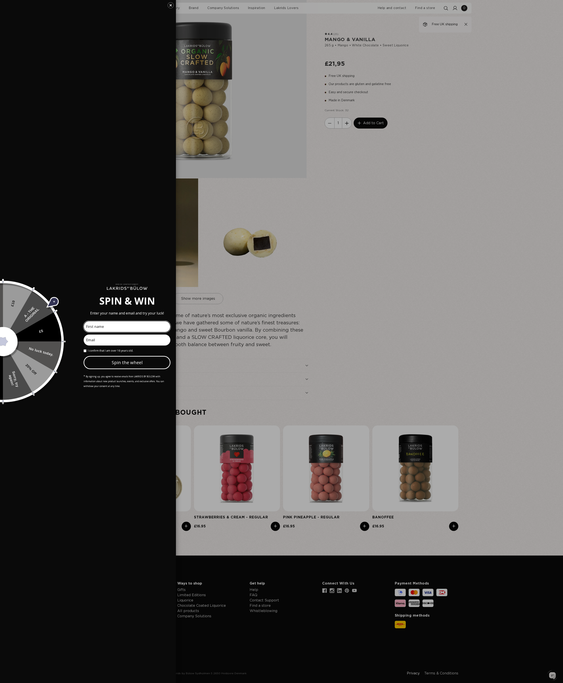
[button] (170, 5)
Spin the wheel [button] (127, 362)
